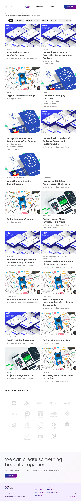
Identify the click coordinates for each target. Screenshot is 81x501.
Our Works (27, 6)
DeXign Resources (53, 492)
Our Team (51, 6)
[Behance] (72, 496)
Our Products (39, 6)
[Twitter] (70, 496)
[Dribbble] (74, 496)
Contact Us (38, 495)
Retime (49, 489)
